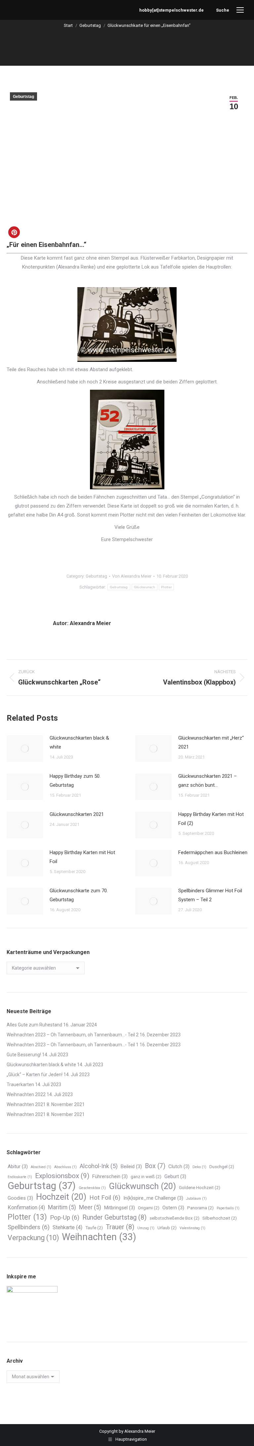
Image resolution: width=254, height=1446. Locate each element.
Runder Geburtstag (114, 1217)
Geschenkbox (92, 1188)
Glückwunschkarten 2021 (77, 814)
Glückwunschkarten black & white (79, 742)
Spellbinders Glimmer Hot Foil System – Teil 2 (210, 895)
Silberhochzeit (219, 1218)
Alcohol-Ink (99, 1166)
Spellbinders (29, 1227)
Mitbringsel (119, 1208)
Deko (199, 1167)
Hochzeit (61, 1197)
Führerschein (110, 1176)
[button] (14, 232)
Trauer (120, 1227)
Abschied (41, 1167)
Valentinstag (192, 1228)
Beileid (131, 1166)
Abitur (18, 1166)
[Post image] (25, 748)
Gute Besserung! (24, 1054)
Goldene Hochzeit (199, 1187)
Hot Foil (104, 1197)
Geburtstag (23, 96)
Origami (148, 1207)
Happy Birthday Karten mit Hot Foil (82, 856)
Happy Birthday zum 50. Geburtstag (75, 780)
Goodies (20, 1198)
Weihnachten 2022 (26, 1094)
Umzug (145, 1228)
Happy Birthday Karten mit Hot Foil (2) (211, 818)
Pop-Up (64, 1217)
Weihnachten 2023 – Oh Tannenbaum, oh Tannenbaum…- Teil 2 (73, 1034)
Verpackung (33, 1238)
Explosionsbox (62, 1176)
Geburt (175, 1176)
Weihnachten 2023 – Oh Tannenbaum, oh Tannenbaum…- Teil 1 (73, 1044)
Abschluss (65, 1167)
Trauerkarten (20, 1084)
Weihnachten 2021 (26, 1104)
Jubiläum (196, 1198)
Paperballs (228, 1208)
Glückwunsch (144, 587)
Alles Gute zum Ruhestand (34, 1024)
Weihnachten (99, 1237)
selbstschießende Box (174, 1218)
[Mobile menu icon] (240, 10)
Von (131, 576)
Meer (90, 1207)
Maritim (62, 1207)
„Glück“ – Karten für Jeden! (35, 1074)
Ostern (173, 1208)
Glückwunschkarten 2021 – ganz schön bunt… (207, 780)
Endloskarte (20, 1177)
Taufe (94, 1227)
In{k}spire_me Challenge (153, 1198)
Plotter (166, 587)
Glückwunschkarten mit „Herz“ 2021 (211, 742)
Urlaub (167, 1227)
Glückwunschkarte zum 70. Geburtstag (79, 895)
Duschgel (221, 1166)
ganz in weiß (146, 1176)
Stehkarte (67, 1227)
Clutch (179, 1166)
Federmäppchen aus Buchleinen (212, 852)
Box (155, 1166)
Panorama (200, 1207)
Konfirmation (26, 1207)
